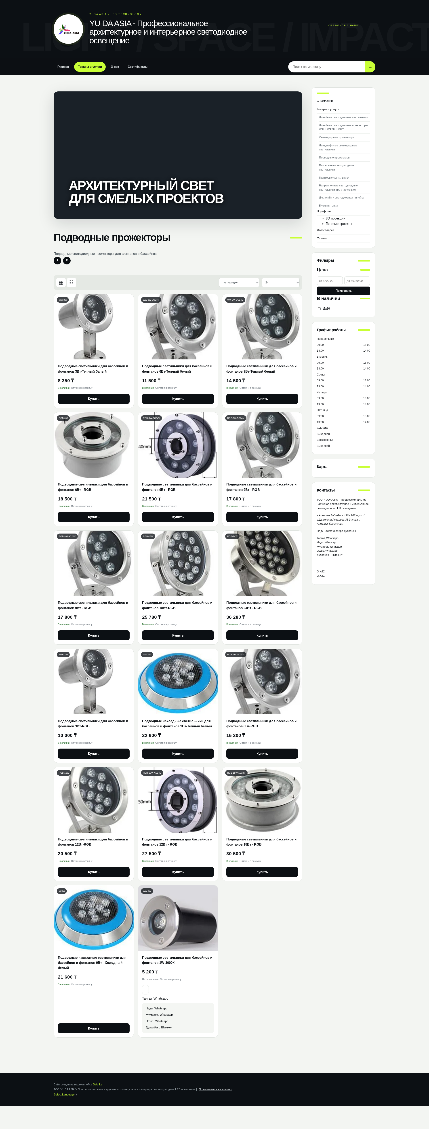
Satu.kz (97, 1084)
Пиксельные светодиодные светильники (336, 167)
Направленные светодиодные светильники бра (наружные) (338, 187)
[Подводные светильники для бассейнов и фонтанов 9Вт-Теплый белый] (262, 327)
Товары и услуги (90, 66)
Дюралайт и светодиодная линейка (341, 197)
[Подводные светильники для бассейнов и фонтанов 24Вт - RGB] (262, 563)
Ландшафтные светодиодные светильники (338, 147)
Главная (63, 66)
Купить (93, 399)
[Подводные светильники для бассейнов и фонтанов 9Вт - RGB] (178, 445)
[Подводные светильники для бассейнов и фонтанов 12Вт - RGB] (178, 800)
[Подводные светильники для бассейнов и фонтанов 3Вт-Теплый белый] (94, 327)
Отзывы (322, 238)
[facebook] (57, 260)
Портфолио (324, 211)
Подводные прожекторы (334, 157)
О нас (115, 66)
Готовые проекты (339, 224)
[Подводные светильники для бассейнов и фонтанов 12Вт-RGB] (94, 800)
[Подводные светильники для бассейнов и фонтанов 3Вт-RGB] (94, 681)
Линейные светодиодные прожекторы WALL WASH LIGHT (343, 127)
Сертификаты (137, 66)
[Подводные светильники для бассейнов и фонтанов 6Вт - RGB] (94, 445)
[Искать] (370, 66)
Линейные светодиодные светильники (343, 117)
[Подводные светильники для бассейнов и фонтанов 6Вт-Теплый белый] (178, 327)
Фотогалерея (325, 230)
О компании (325, 101)
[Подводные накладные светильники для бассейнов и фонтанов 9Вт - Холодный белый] (94, 918)
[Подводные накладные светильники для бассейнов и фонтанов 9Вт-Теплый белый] (178, 681)
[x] (67, 260)
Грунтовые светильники (334, 177)
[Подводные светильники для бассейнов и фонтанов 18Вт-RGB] (178, 563)
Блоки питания (328, 205)
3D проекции (335, 218)
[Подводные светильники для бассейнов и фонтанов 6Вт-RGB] (262, 681)
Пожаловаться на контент (215, 1089)
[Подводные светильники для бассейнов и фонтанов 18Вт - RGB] (262, 800)
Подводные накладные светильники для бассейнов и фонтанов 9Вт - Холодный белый (92, 963)
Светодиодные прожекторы (337, 137)
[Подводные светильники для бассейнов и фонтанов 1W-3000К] (178, 918)
